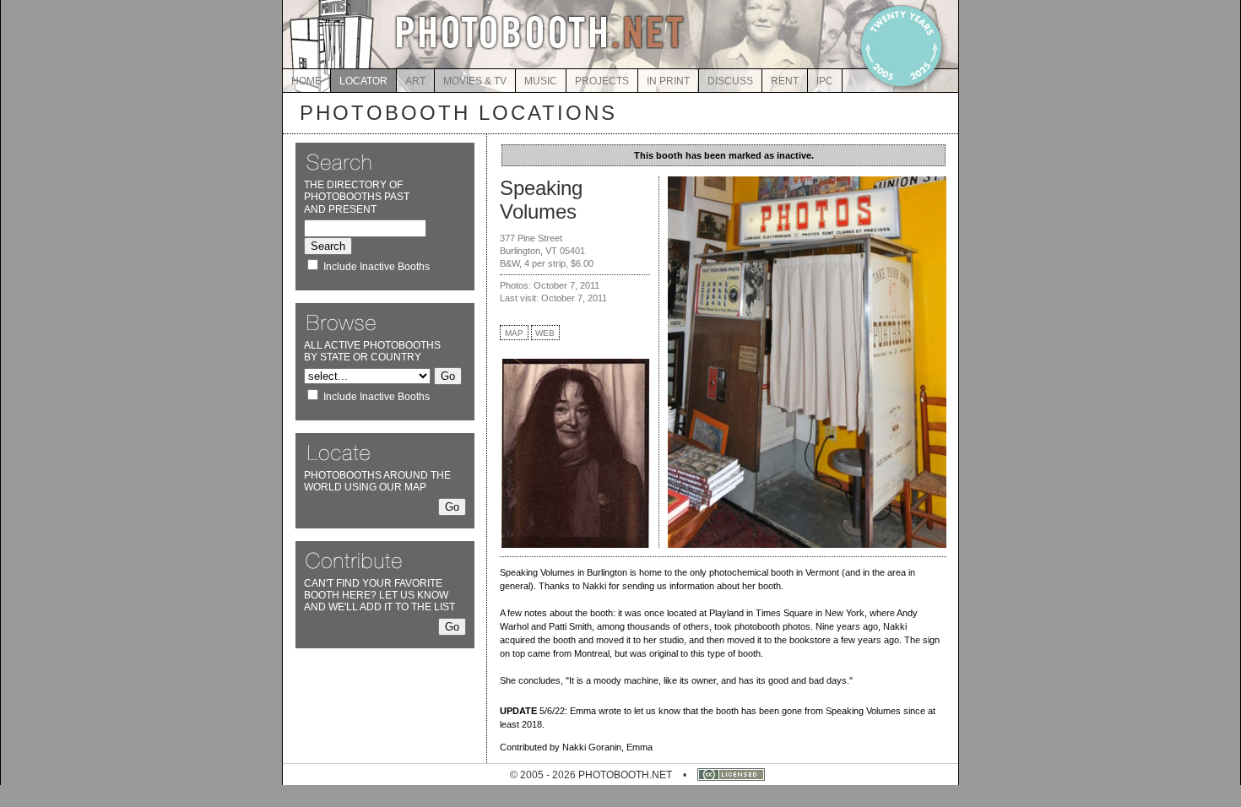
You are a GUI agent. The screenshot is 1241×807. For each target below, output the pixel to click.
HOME (306, 81)
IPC (824, 81)
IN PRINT (668, 81)
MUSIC (540, 81)
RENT (785, 81)
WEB (545, 333)
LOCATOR (363, 81)
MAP (514, 333)
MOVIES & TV (475, 81)
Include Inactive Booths (376, 267)
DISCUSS (730, 81)
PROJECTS (602, 81)
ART (415, 81)
